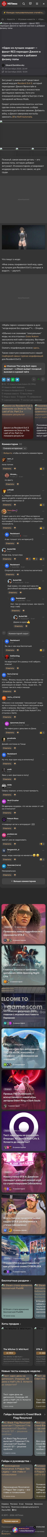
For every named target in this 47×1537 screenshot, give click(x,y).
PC (5, 384)
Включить (6, 1534)
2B (13, 116)
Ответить (7, 469)
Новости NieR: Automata (14, 387)
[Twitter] (17, 380)
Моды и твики (10, 397)
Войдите (8, 453)
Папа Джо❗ (12, 510)
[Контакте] (8, 380)
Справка (5, 1504)
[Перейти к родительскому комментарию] (3, 474)
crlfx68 (10, 490)
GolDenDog (15, 656)
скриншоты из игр (11, 400)
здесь (36, 347)
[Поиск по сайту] (23, 3)
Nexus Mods (27, 394)
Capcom (22, 397)
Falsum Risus (12, 818)
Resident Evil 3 (25, 83)
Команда (29, 1504)
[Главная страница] (9, 3)
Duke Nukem (32, 336)
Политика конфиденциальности (25, 1507)
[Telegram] (4, 380)
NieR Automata (24, 116)
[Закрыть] (43, 3)
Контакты (6, 1507)
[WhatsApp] (13, 380)
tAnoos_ (13, 474)
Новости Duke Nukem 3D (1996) (23, 384)
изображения (35, 397)
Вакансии (38, 1504)
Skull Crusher (13, 800)
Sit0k (9, 785)
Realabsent (15, 534)
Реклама (14, 1504)
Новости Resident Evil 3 (14, 390)
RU (15, 1510)
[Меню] (37, 3)
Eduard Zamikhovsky (15, 65)
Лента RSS (6, 1510)
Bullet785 (11, 549)
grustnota (11, 738)
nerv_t (10, 459)
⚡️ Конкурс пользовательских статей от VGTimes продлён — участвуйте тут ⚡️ (24, 12)
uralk (9, 769)
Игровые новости (26, 19)
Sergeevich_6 (13, 850)
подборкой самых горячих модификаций (22, 356)
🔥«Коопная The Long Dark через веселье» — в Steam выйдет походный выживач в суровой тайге (22, 369)
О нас (21, 1504)
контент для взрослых (32, 400)
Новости (11, 19)
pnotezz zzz (12, 834)
